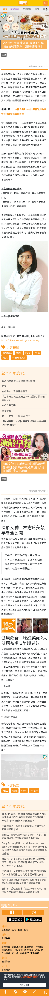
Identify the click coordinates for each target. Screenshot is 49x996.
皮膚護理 (24, 953)
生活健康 (28, 946)
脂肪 (15, 790)
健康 (5, 9)
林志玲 (35, 790)
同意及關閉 (24, 984)
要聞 (14, 930)
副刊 (44, 9)
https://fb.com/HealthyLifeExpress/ (20, 340)
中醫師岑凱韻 (19, 357)
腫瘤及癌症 (6, 950)
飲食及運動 (17, 946)
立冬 (6, 357)
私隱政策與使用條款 (29, 977)
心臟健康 (18, 950)
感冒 (19, 352)
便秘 (28, 352)
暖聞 (26, 930)
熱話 (20, 930)
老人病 (15, 953)
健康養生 (8, 352)
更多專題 (34, 953)
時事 (37, 9)
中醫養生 (39, 946)
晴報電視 (14, 9)
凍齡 (24, 790)
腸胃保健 (28, 950)
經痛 (38, 352)
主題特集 (27, 9)
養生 (6, 790)
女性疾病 (5, 953)
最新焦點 (5, 930)
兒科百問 (39, 950)
